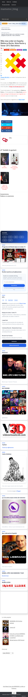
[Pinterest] (21, 237)
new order (13, 50)
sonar (24, 50)
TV (6, 300)
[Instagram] (15, 237)
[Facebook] (10, 237)
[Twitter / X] (4, 237)
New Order (21, 99)
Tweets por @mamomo (8, 447)
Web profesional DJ (14, 345)
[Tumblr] (4, 240)
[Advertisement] (13, 602)
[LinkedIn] (10, 240)
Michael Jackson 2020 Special (17, 640)
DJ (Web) (15, 2)
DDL (3, 48)
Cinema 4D (12, 627)
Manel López (23, 303)
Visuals (16, 300)
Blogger (19, 491)
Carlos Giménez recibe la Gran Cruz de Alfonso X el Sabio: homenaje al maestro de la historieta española (17, 23)
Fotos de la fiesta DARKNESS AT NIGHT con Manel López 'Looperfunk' (17, 636)
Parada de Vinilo (6, 5)
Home (3, 2)
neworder (19, 50)
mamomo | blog (9, 9)
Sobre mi (9, 2)
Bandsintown (5, 576)
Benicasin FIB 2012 (5, 76)
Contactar (14, 341)
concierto (6, 50)
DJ (3, 300)
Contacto (13, 5)
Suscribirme (14, 285)
